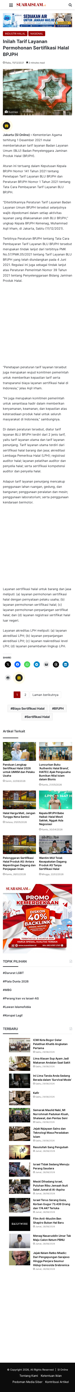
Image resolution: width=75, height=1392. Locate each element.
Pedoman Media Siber (27, 1382)
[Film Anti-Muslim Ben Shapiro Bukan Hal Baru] (19, 1223)
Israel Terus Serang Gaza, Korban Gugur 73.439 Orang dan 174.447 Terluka (51, 1204)
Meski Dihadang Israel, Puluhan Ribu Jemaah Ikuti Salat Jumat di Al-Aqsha (50, 1185)
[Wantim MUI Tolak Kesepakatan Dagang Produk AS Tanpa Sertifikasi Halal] (55, 844)
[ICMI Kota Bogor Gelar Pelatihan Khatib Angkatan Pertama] (19, 1045)
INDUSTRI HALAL (15, 33)
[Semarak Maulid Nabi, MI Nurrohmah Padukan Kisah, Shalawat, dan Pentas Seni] (19, 1115)
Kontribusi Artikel (57, 1382)
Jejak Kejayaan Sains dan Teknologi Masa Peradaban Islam (51, 1132)
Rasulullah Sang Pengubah (50, 1147)
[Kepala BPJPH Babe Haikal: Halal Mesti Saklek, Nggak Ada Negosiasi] (55, 800)
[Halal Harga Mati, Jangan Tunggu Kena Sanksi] (19, 800)
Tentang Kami (28, 1376)
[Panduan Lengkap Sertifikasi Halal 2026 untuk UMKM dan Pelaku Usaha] (19, 751)
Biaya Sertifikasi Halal (28, 708)
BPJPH (59, 708)
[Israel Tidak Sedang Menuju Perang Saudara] (19, 1169)
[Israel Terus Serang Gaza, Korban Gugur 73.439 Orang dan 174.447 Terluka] (19, 1205)
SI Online (63, 1369)
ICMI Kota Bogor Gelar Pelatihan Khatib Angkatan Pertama (50, 1044)
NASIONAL (36, 33)
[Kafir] (19, 1098)
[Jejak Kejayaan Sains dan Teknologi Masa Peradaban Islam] (19, 1133)
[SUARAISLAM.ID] (31, 5)
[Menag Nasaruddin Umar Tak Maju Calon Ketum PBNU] (19, 1241)
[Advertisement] (37, 325)
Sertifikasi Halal (38, 717)
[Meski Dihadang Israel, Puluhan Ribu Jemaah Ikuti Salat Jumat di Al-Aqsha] (19, 1186)
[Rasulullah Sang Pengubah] (19, 1152)
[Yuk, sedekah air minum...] (37, 20)
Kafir (36, 1092)
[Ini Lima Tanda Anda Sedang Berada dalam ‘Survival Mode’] (19, 1081)
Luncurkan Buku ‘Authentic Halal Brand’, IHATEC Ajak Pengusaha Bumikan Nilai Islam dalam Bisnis (55, 772)
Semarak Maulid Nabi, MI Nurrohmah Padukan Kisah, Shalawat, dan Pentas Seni (51, 1114)
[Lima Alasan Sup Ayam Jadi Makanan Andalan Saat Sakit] (19, 1063)
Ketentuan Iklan (51, 1376)
